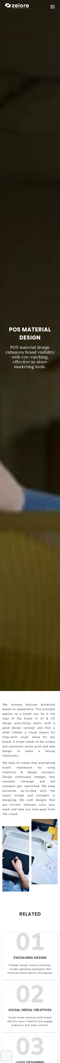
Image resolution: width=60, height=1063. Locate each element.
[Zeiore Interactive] (17, 6)
